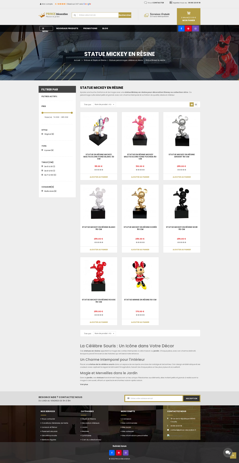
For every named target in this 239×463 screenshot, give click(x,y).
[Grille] (192, 104)
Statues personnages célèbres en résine (126, 60)
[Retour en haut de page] (233, 456)
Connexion (126, 419)
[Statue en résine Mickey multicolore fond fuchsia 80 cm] (140, 130)
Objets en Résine (89, 419)
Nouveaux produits (67, 28)
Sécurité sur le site (49, 435)
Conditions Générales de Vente (55, 423)
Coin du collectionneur (91, 439)
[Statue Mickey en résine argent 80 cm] (182, 130)
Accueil (77, 60)
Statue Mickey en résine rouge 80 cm (98, 300)
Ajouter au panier (99, 177)
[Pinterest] (188, 28)
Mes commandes (129, 423)
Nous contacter (48, 419)
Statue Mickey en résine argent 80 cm (182, 155)
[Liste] (196, 104)
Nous (156, 3)
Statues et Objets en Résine (95, 60)
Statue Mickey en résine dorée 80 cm (140, 228)
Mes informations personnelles (135, 435)
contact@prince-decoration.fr (183, 430)
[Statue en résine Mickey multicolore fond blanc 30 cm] (99, 130)
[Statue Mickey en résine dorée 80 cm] (140, 203)
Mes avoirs (126, 427)
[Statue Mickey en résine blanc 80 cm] (99, 203)
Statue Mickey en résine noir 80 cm (182, 228)
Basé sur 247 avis (73, 4)
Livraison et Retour (49, 427)
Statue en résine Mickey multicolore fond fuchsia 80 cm (140, 156)
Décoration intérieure (90, 423)
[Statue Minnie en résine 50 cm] (140, 276)
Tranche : (48, 117)
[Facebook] (181, 28)
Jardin (85, 427)
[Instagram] (195, 28)
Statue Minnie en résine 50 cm (140, 299)
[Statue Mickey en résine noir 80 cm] (182, 203)
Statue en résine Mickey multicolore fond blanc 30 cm (98, 156)
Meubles (85, 431)
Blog (105, 28)
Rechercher (125, 15)
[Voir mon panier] (189, 13)
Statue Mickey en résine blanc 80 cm (98, 228)
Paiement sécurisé (49, 431)
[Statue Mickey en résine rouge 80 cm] (99, 276)
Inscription (191, 398)
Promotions (90, 28)
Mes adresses (128, 431)
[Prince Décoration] (53, 15)
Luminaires (86, 435)
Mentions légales (49, 439)
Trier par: (87, 104)
